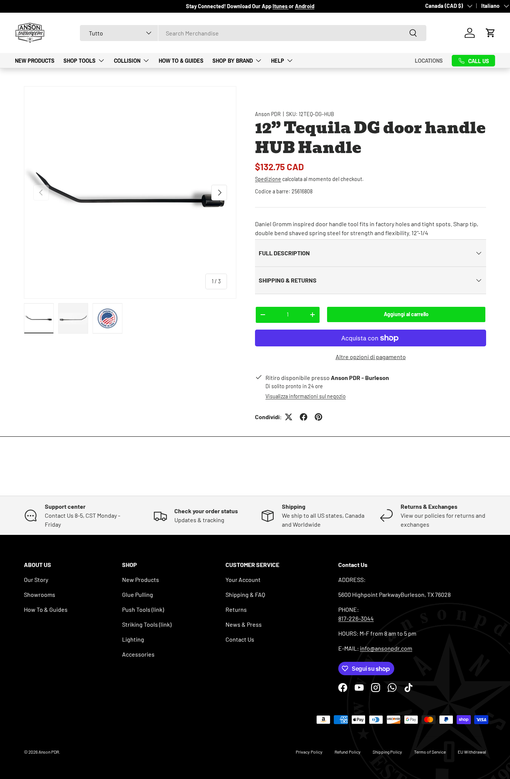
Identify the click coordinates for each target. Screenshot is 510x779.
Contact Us (240, 639)
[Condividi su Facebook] (303, 416)
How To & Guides (181, 60)
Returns (236, 609)
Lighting (133, 639)
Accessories (138, 654)
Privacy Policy (309, 751)
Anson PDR (268, 114)
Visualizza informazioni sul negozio (305, 396)
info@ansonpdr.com (386, 648)
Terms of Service (430, 751)
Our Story (36, 579)
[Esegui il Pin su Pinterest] (318, 416)
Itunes (281, 6)
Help (277, 60)
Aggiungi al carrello (406, 314)
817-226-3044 (356, 618)
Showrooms (39, 594)
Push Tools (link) (143, 609)
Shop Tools (79, 60)
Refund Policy (348, 751)
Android (304, 6)
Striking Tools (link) (146, 624)
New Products (35, 60)
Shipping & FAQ (245, 594)
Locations (429, 60)
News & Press (244, 624)
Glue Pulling (137, 594)
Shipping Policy (387, 751)
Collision (127, 60)
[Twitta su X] (288, 416)
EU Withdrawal (472, 751)
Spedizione (268, 179)
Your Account (243, 579)
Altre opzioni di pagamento (371, 356)
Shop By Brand (232, 60)
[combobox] (253, 33)
